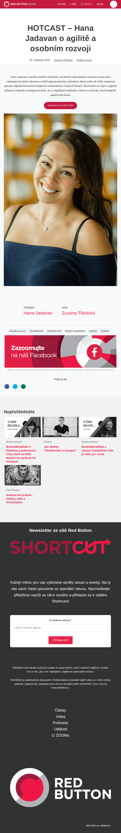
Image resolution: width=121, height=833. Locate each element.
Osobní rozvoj (84, 60)
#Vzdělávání (36, 330)
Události (60, 729)
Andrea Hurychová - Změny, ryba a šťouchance (19, 498)
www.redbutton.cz (60, 687)
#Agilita (105, 330)
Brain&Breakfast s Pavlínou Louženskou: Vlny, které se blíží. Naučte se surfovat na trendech (21, 454)
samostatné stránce (83, 671)
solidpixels (105, 825)
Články (60, 710)
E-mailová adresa (59, 620)
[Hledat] (113, 4)
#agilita (93, 330)
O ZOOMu (60, 735)
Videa (60, 716)
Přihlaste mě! (60, 640)
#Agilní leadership (75, 330)
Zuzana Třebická (63, 60)
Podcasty (60, 723)
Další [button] (100, 4)
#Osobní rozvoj (17, 330)
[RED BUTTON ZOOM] (20, 4)
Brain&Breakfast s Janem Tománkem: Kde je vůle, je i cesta (97, 450)
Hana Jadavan (38, 313)
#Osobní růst (54, 330)
